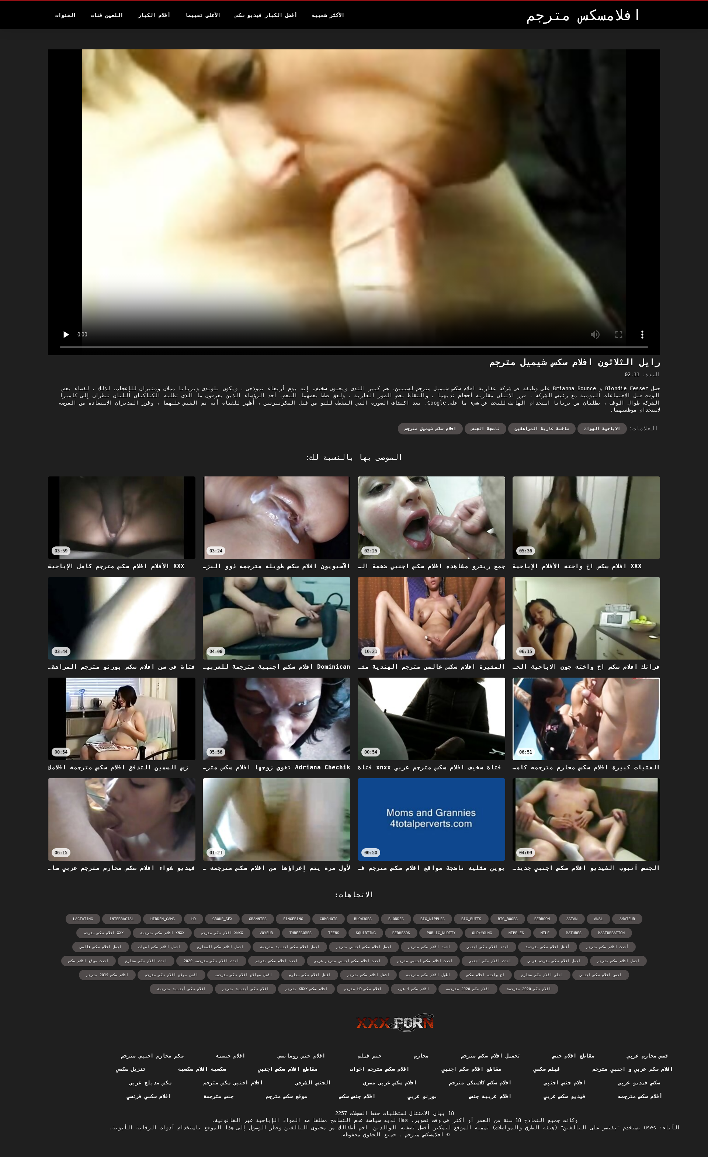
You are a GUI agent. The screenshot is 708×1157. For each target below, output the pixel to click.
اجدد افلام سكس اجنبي (488, 947)
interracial (122, 919)
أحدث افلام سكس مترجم (607, 947)
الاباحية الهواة (602, 428)
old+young (482, 933)
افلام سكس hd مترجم (363, 989)
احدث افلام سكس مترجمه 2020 (211, 961)
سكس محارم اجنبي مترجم (152, 1056)
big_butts (471, 919)
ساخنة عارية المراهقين (542, 428)
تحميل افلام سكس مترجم (490, 1056)
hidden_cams (162, 919)
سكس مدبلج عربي (150, 1083)
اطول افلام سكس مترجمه (428, 975)
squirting (366, 933)
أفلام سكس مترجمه (640, 1096)
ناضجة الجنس (485, 428)
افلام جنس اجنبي (565, 1083)
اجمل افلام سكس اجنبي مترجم (364, 947)
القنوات (65, 15)
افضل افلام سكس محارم (310, 975)
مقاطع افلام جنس (573, 1056)
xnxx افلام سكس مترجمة (162, 933)
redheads (401, 933)
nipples (516, 933)
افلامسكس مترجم (423, 1134)
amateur (627, 919)
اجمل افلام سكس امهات (159, 947)
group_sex (222, 919)
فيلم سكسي (547, 1069)
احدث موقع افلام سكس (88, 961)
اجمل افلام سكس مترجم (618, 961)
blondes (396, 919)
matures (574, 933)
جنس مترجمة (218, 1096)
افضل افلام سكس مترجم (368, 975)
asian (571, 919)
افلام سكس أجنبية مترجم (245, 989)
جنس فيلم (369, 1056)
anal (598, 919)
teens (333, 933)
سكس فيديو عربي (639, 1083)
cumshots (328, 919)
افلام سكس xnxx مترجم (306, 989)
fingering (293, 919)
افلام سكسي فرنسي (149, 1096)
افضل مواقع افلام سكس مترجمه (243, 975)
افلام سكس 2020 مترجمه (468, 989)
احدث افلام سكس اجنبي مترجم (424, 961)
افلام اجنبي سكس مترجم (233, 1083)
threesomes (300, 933)
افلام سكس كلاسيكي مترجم (480, 1083)
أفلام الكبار (154, 15)
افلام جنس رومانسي (301, 1056)
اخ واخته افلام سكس (485, 975)
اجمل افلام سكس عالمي (101, 947)
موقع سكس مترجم (287, 1096)
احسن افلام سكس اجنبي (601, 975)
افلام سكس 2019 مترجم (107, 975)
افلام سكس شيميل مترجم (430, 428)
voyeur (266, 933)
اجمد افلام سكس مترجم (429, 947)
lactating (83, 919)
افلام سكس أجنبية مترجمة (181, 989)
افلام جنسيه (230, 1056)
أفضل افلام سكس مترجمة (547, 947)
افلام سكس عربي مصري (390, 1083)
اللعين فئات (107, 15)
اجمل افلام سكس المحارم (220, 947)
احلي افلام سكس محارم (542, 975)
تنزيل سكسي (131, 1069)
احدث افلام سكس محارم (146, 961)
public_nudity (441, 933)
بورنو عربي (422, 1096)
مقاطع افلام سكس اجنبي (471, 1069)
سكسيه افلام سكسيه (202, 1069)
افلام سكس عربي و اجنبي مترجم (633, 1069)
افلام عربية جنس (490, 1096)
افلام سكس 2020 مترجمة (529, 989)
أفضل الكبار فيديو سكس (266, 15)
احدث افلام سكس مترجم (277, 961)
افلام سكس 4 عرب (413, 989)
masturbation (611, 933)
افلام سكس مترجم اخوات (379, 1069)
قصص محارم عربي (648, 1056)
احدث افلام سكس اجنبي (490, 961)
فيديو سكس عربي (565, 1096)
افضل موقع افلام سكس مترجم (171, 975)
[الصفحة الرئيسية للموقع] (395, 1022)
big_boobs (508, 919)
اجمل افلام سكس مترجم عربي (554, 961)
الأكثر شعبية (328, 15)
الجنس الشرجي (313, 1083)
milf (545, 933)
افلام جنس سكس (357, 1096)
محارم (421, 1056)
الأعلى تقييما (203, 15)
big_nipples (432, 919)
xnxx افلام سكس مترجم (222, 933)
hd (193, 919)
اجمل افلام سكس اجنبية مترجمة (290, 947)
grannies (258, 919)
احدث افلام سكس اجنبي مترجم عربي (347, 961)
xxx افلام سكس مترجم (104, 933)
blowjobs (363, 919)
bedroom (542, 919)
